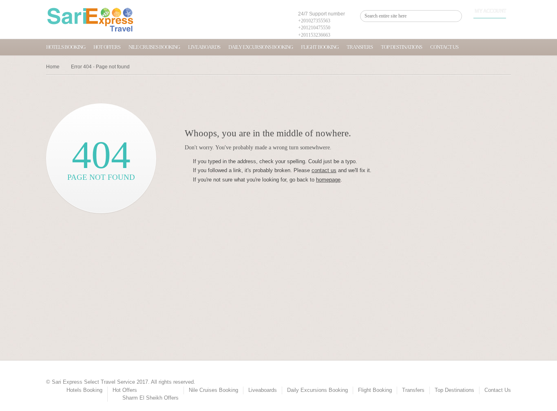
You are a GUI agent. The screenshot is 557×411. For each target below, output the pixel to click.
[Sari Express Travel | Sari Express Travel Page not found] (90, 19)
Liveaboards (204, 47)
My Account (490, 11)
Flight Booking (319, 47)
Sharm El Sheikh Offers (150, 398)
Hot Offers (106, 47)
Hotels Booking (65, 47)
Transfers (360, 47)
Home (53, 67)
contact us (324, 170)
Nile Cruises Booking (154, 47)
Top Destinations (401, 47)
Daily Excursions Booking (260, 47)
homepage (328, 180)
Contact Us (444, 47)
